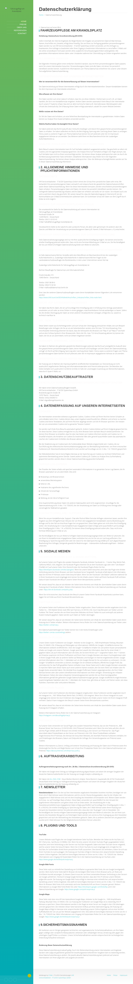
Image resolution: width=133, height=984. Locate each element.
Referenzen (20, 30)
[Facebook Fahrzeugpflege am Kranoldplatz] (10, 980)
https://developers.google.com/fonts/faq (92, 887)
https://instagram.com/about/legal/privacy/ (54, 715)
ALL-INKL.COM (55, 779)
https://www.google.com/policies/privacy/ (80, 889)
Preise (23, 24)
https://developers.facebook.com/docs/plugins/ (56, 569)
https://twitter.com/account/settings (52, 632)
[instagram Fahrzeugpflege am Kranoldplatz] (15, 980)
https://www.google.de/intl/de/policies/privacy (56, 859)
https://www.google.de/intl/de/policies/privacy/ (62, 917)
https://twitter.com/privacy (48, 625)
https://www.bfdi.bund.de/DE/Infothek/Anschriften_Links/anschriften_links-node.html (70, 297)
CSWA (50, 975)
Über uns (21, 27)
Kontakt (22, 33)
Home (23, 21)
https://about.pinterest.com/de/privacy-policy (63, 751)
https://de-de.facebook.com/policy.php (58, 589)
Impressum (123, 975)
